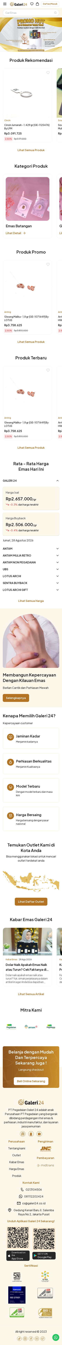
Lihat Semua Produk (31, 150)
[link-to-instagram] (25, 1338)
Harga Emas (16, 1169)
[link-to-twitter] (42, 1338)
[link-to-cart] (37, 4)
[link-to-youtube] (37, 1338)
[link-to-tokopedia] (22, 1134)
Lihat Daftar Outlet (31, 901)
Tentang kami (16, 1148)
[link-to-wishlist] (32, 4)
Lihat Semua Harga (31, 601)
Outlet (16, 1155)
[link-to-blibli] (31, 1134)
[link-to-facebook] (31, 1338)
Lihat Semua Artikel (31, 994)
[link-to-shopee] (39, 1134)
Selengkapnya (16, 698)
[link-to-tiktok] (19, 1338)
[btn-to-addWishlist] (48, 73)
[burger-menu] (5, 4)
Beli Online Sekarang (31, 1081)
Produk (16, 1176)
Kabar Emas (16, 1162)
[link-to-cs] (55, 1337)
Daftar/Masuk (50, 4)
